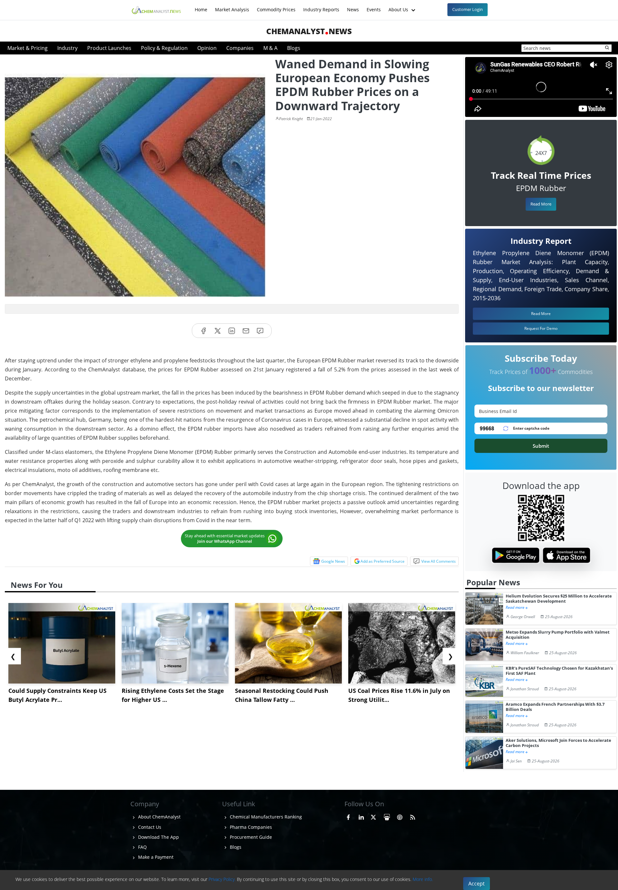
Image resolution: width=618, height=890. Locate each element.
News (353, 6)
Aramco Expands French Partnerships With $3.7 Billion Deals (555, 707)
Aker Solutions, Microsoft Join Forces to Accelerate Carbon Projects (558, 743)
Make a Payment (155, 857)
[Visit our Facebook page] (348, 816)
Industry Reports (321, 6)
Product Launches (109, 48)
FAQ (142, 847)
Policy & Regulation (164, 48)
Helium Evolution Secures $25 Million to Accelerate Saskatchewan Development (559, 599)
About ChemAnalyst (159, 817)
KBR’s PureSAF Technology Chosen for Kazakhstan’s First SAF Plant (559, 671)
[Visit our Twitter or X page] (373, 816)
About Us (399, 6)
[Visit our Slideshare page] (387, 816)
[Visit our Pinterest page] (400, 816)
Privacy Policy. (222, 879)
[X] (218, 330)
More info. (423, 879)
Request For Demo (540, 328)
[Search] (607, 48)
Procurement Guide (250, 837)
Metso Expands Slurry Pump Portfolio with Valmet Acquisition (558, 635)
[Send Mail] (246, 330)
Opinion (207, 48)
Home (201, 6)
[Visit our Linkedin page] (361, 816)
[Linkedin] (232, 330)
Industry (67, 48)
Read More (540, 204)
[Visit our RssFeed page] (412, 816)
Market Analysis (232, 6)
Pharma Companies (250, 827)
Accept (476, 883)
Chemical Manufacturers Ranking (265, 817)
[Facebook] (203, 330)
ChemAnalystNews (309, 31)
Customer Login (467, 9)
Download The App (158, 837)
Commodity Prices (276, 6)
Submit (541, 446)
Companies (240, 48)
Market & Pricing (27, 48)
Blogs (293, 48)
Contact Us (149, 827)
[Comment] (260, 330)
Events (374, 6)
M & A (270, 48)
